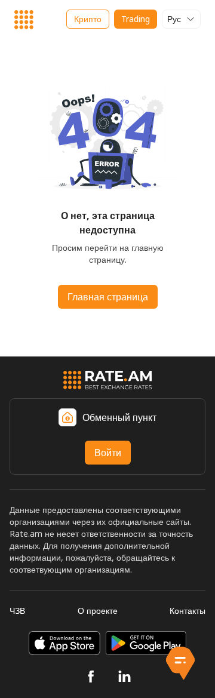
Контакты (187, 610)
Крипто (88, 18)
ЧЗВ (17, 610)
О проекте (98, 610)
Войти (107, 452)
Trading (135, 18)
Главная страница (107, 296)
